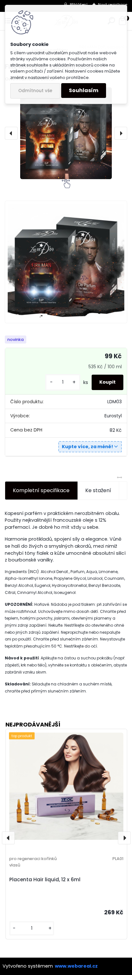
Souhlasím (83, 90)
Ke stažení (98, 490)
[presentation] (11, 133)
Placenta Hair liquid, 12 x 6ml (44, 879)
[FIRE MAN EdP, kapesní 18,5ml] (66, 133)
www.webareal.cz (76, 966)
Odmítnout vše (35, 91)
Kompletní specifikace (41, 490)
